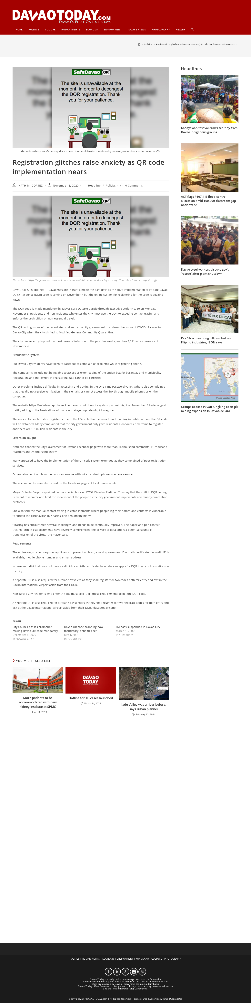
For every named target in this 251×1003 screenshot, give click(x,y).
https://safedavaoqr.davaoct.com (50, 405)
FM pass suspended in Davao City (138, 627)
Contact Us (176, 998)
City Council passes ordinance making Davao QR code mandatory (35, 629)
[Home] (139, 44)
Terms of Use (140, 998)
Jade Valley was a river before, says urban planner (143, 706)
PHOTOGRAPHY (173, 958)
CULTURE (156, 958)
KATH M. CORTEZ (31, 185)
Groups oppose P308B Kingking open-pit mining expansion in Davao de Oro (209, 409)
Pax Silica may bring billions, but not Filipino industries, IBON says (206, 340)
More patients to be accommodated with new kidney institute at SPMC (38, 702)
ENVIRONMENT (125, 958)
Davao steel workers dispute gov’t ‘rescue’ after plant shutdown (205, 271)
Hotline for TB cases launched (91, 698)
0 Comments (134, 185)
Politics (111, 185)
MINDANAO (142, 958)
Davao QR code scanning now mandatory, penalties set (83, 629)
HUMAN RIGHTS (91, 958)
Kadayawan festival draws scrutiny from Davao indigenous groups (209, 130)
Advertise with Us (158, 998)
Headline (94, 185)
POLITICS (74, 958)
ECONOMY (108, 958)
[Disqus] (91, 771)
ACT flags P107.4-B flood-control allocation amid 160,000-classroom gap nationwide (208, 201)
